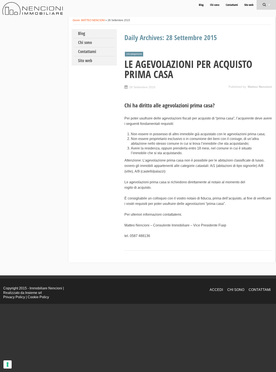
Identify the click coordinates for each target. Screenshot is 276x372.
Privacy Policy (14, 297)
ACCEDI (216, 290)
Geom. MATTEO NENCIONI (89, 20)
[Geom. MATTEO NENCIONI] (32, 8)
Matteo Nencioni (260, 86)
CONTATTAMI (260, 290)
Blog (201, 5)
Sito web (248, 5)
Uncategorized (134, 54)
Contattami (232, 5)
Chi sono (214, 5)
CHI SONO (235, 290)
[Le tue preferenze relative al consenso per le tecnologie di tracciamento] (7, 364)
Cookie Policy (38, 297)
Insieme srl (33, 293)
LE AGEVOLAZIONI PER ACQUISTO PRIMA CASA (188, 69)
